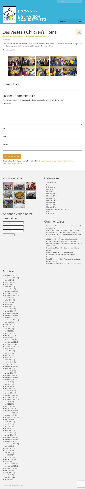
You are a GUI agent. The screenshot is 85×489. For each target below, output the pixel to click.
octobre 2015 (9, 468)
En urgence (50, 185)
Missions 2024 (51, 207)
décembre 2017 (10, 411)
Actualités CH (38, 36)
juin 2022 (8, 326)
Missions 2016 (51, 194)
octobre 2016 (9, 442)
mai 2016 (8, 453)
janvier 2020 (9, 373)
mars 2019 (8, 388)
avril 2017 (8, 428)
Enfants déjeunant (68, 252)
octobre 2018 (9, 397)
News (44, 36)
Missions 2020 (51, 202)
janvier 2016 (9, 461)
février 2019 (9, 391)
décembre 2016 (10, 437)
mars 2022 (8, 333)
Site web (5, 144)
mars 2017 (8, 430)
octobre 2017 (9, 415)
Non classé (50, 214)
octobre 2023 (9, 293)
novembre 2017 (10, 413)
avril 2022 (8, 331)
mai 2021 (8, 355)
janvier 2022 (9, 337)
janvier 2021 (9, 364)
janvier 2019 (9, 393)
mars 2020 (8, 368)
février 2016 (9, 459)
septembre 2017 (10, 417)
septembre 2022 (10, 320)
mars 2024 (8, 287)
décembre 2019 (10, 375)
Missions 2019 (51, 200)
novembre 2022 (10, 315)
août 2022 (8, 322)
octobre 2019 (9, 380)
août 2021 (8, 349)
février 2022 (9, 335)
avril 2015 (8, 479)
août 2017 (8, 419)
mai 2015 (8, 477)
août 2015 (8, 470)
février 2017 (9, 433)
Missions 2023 (51, 205)
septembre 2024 (10, 278)
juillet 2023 (8, 300)
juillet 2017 (8, 422)
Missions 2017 (51, 196)
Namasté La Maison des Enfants (14, 36)
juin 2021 (8, 353)
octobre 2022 (9, 318)
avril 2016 (8, 455)
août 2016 (8, 446)
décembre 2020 (10, 366)
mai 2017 (8, 426)
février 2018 (9, 408)
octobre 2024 (9, 275)
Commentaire (7, 103)
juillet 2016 (8, 448)
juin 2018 (8, 402)
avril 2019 (8, 386)
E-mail (5, 136)
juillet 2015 (8, 473)
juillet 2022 (8, 324)
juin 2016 (8, 450)
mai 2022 (8, 329)
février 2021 (9, 362)
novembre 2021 (10, 342)
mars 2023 (8, 306)
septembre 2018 (10, 399)
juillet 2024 (8, 282)
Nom (4, 128)
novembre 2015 (10, 466)
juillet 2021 (8, 351)
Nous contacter (72, 232)
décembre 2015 (10, 464)
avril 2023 (8, 304)
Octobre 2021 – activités (72, 263)
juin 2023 (8, 302)
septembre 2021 (10, 346)
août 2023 (8, 298)
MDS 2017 (50, 189)
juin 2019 (8, 382)
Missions (49, 191)
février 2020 (9, 371)
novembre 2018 (10, 395)
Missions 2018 (51, 198)
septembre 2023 (10, 295)
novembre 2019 (10, 377)
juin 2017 (8, 424)
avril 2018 (8, 404)
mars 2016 (8, 457)
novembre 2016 (10, 439)
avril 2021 (8, 357)
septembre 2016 (10, 444)
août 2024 (8, 280)
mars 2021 (8, 360)
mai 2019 (8, 384)
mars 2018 (8, 406)
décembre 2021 (10, 340)
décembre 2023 (10, 291)
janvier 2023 (9, 311)
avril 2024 (8, 284)
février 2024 (9, 289)
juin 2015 (8, 475)
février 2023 (9, 309)
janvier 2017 (9, 435)
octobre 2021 (9, 344)
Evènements (50, 187)
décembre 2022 (10, 313)
